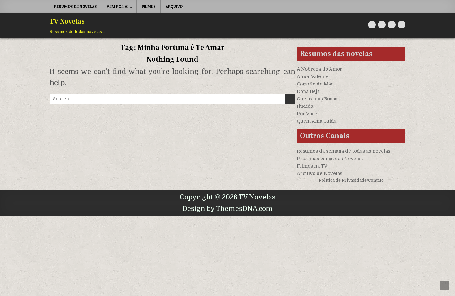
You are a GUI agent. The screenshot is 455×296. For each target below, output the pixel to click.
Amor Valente (313, 76)
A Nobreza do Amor (319, 69)
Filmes (149, 6)
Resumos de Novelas (75, 6)
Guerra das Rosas (317, 99)
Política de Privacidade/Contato (351, 180)
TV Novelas (67, 21)
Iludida (305, 106)
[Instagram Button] (392, 24)
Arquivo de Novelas (319, 173)
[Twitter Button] (372, 24)
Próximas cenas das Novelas (330, 158)
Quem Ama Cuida (316, 121)
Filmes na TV (312, 166)
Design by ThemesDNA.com (227, 208)
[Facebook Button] (382, 24)
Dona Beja (308, 91)
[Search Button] (401, 24)
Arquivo (174, 6)
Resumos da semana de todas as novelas (343, 151)
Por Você (307, 113)
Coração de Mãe (315, 84)
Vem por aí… (119, 6)
